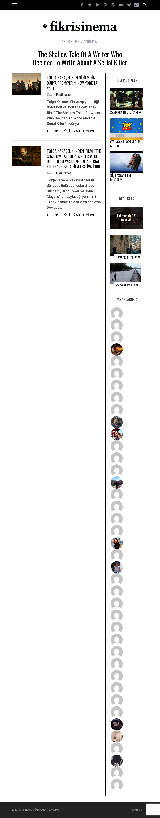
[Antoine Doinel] (127, 446)
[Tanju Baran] (127, 337)
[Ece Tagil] (127, 688)
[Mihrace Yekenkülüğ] (127, 773)
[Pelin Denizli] (127, 676)
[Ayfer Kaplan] (127, 434)
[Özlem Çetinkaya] (127, 374)
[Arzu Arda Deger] (127, 386)
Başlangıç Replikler (128, 257)
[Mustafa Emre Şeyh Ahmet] (127, 519)
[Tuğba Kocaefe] (127, 398)
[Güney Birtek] (127, 724)
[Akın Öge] (127, 458)
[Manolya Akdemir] (127, 749)
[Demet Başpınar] (127, 470)
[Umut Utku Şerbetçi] (127, 531)
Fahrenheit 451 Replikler (126, 217)
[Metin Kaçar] (127, 362)
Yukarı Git (136, 809)
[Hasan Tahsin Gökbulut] (127, 712)
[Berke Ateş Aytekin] (127, 555)
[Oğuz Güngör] (127, 785)
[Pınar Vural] (127, 664)
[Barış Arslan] (127, 422)
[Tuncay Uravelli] (127, 482)
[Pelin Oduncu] (127, 543)
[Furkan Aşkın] (127, 507)
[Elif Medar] (127, 736)
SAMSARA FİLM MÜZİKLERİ (126, 112)
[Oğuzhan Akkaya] (127, 628)
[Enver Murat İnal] (127, 616)
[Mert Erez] (127, 761)
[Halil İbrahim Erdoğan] (127, 325)
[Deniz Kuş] (127, 349)
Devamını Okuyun (84, 130)
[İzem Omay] (127, 603)
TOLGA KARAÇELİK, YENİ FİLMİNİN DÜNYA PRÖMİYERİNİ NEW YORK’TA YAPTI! (72, 83)
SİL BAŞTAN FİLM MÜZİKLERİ (120, 177)
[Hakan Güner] (127, 579)
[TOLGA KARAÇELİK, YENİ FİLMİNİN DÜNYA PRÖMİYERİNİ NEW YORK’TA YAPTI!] (26, 84)
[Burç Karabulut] (127, 410)
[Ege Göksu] (127, 591)
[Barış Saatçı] (127, 700)
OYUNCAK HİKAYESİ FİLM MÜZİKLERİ (125, 143)
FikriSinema (63, 94)
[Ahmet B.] (127, 313)
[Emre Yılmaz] (127, 495)
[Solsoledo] (127, 640)
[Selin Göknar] (127, 567)
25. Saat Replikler (127, 285)
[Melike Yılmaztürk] (127, 652)
